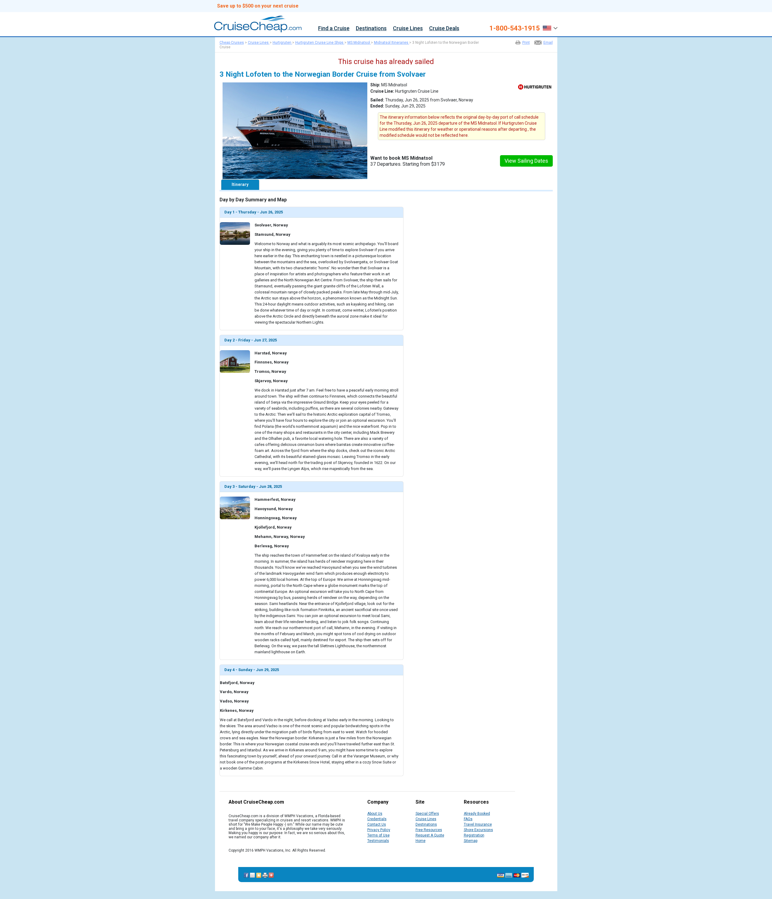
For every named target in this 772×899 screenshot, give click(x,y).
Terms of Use (378, 835)
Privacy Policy (378, 830)
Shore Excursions (478, 830)
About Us (374, 813)
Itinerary (240, 184)
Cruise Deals (444, 28)
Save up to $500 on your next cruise (258, 6)
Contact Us (376, 824)
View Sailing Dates (526, 161)
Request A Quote (430, 835)
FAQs (468, 819)
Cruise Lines (408, 28)
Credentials (377, 819)
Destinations (371, 28)
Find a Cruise (334, 28)
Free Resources (429, 830)
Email (548, 42)
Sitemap (470, 841)
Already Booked (477, 813)
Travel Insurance (478, 824)
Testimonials (378, 841)
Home (421, 841)
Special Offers (427, 813)
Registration (474, 835)
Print (526, 42)
